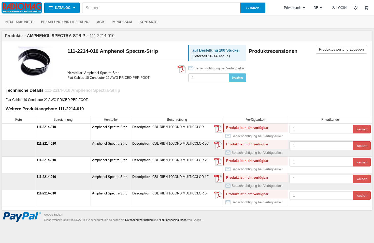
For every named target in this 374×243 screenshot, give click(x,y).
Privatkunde (292, 8)
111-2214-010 (46, 127)
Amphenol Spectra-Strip (101, 73)
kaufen (237, 78)
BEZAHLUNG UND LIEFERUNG (65, 22)
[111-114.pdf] (218, 129)
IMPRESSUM (122, 22)
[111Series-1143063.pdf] (182, 69)
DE (316, 8)
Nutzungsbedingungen (172, 219)
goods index (53, 214)
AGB (100, 22)
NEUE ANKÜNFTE (19, 22)
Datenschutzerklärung (139, 219)
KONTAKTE (148, 22)
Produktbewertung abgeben (341, 49)
